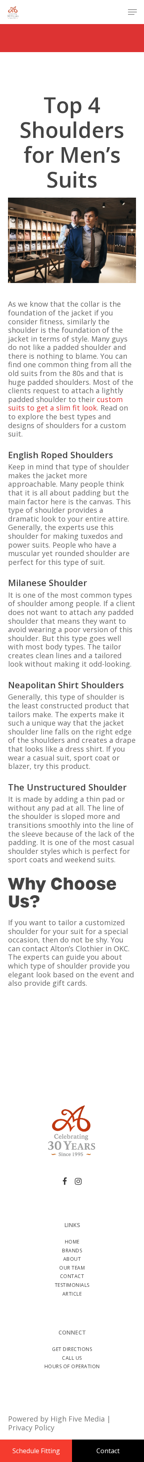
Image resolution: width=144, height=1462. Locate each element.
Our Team (72, 1267)
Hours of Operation (72, 1366)
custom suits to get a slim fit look (65, 403)
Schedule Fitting (36, 1450)
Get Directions (72, 1349)
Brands (72, 1250)
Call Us (72, 1358)
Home (72, 1241)
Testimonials (72, 1285)
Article (72, 1293)
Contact (72, 1276)
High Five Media (77, 1419)
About (72, 1259)
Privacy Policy (31, 1427)
